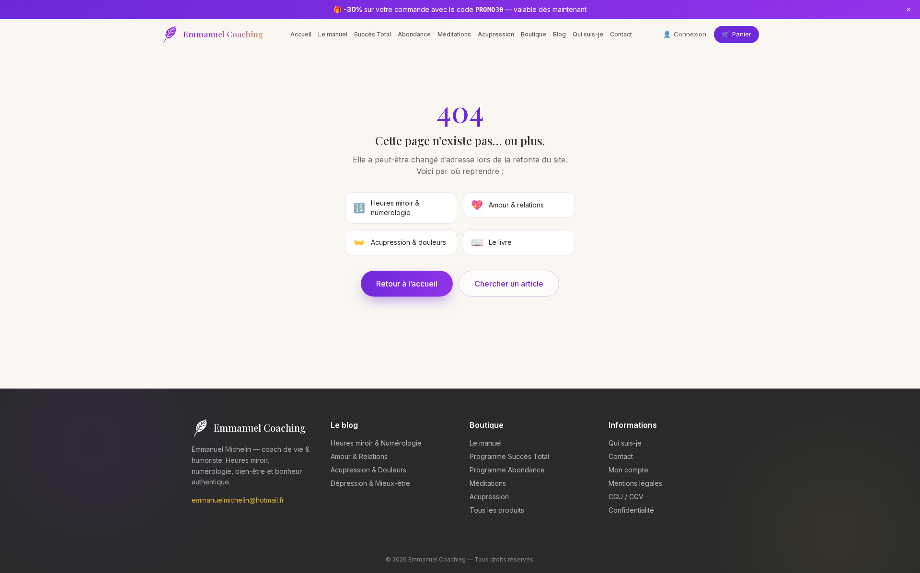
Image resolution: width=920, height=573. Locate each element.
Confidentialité (631, 510)
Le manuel (332, 34)
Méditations (454, 34)
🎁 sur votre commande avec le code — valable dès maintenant (460, 9)
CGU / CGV (626, 497)
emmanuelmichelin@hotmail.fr (238, 500)
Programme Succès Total (509, 456)
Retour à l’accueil (406, 283)
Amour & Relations (359, 456)
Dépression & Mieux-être (370, 483)
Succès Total (372, 34)
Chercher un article (508, 283)
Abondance (414, 34)
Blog (559, 34)
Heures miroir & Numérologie (376, 443)
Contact (621, 34)
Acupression (496, 34)
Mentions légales (635, 483)
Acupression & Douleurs (368, 470)
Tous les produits (497, 510)
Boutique (533, 34)
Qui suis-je (588, 34)
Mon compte (628, 470)
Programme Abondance (507, 470)
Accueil (300, 34)
